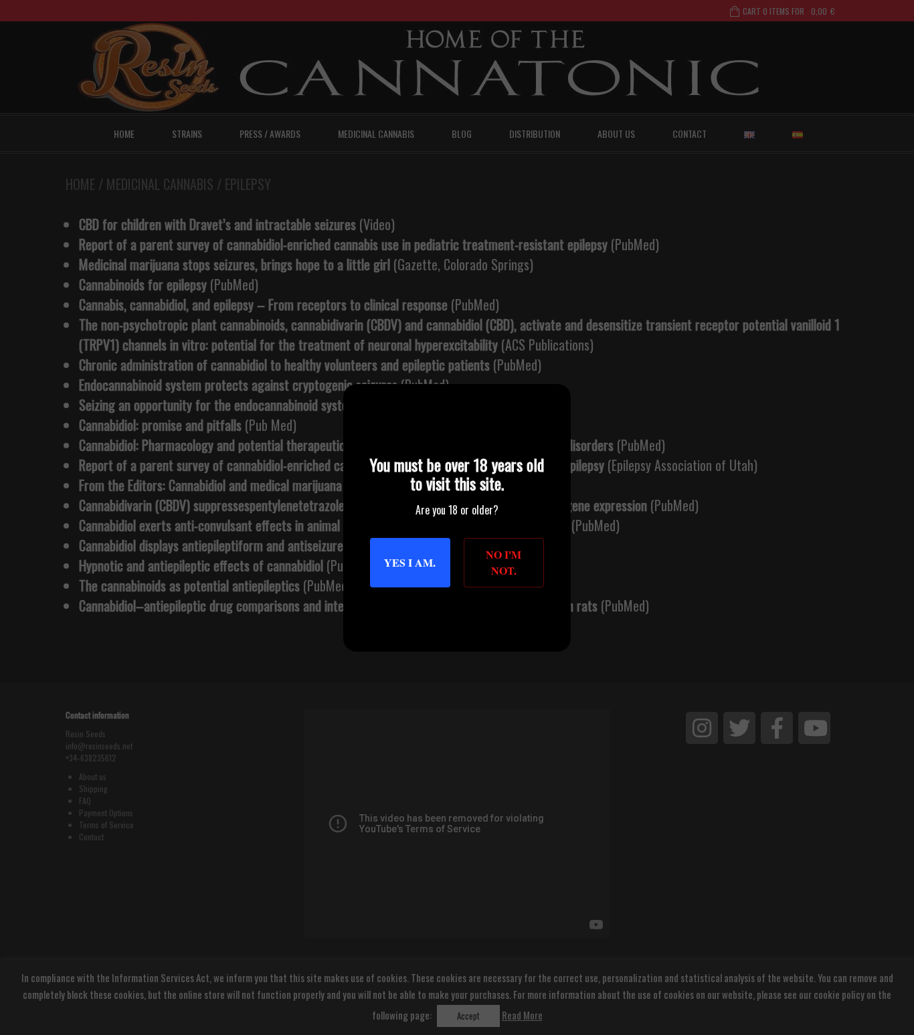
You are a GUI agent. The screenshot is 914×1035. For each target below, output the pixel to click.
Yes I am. (410, 562)
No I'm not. (503, 562)
